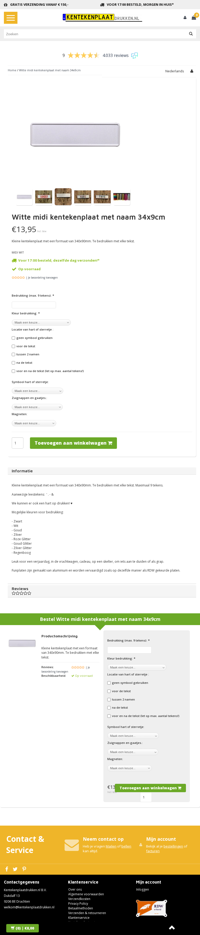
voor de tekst (25, 346)
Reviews (20, 588)
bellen (126, 846)
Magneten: (19, 414)
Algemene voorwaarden (86, 894)
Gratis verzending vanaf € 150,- (39, 4)
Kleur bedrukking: (26, 313)
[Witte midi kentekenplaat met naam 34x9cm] (24, 196)
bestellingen (173, 846)
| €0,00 (25, 928)
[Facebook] (7, 869)
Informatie (22, 470)
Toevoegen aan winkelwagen (71, 443)
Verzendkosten (79, 899)
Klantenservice (79, 917)
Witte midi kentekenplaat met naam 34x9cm (50, 70)
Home (12, 70)
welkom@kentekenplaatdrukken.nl (29, 907)
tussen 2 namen (27, 354)
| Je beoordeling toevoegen (42, 277)
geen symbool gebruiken (34, 338)
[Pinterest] (24, 869)
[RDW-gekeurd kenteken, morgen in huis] (102, 18)
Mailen (111, 846)
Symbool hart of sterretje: (30, 382)
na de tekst (24, 362)
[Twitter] (16, 869)
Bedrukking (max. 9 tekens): (33, 295)
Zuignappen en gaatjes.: (29, 398)
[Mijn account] (185, 17)
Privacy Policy (78, 903)
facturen (153, 851)
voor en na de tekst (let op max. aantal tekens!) (50, 371)
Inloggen (142, 889)
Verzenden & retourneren (87, 913)
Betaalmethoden (80, 908)
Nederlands (174, 71)
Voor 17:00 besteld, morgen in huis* (140, 4)
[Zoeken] (191, 34)
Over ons (75, 889)
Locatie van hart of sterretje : (32, 329)
